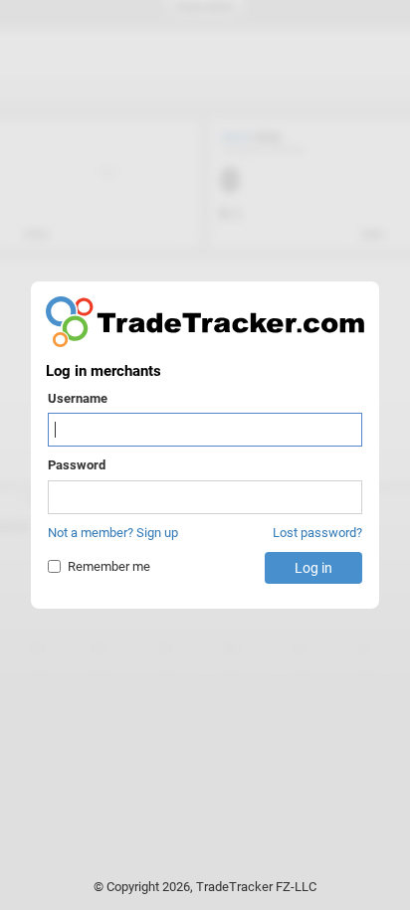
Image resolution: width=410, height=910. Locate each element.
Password (76, 464)
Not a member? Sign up (113, 532)
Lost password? (317, 532)
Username (77, 398)
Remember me (109, 566)
